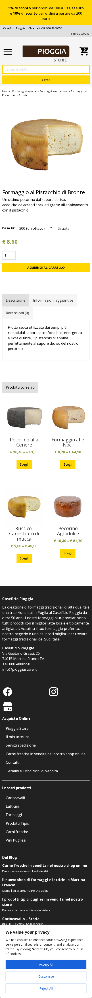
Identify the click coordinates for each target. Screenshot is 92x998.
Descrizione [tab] (15, 300)
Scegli (24, 464)
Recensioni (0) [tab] (17, 312)
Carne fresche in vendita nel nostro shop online (46, 753)
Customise (46, 976)
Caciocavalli (15, 797)
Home (6, 91)
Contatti (12, 762)
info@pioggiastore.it (19, 669)
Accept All (46, 964)
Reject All (46, 988)
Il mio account (80, 34)
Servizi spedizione (21, 745)
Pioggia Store (17, 728)
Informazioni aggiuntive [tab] (53, 300)
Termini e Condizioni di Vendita (32, 771)
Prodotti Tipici (17, 823)
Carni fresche (17, 831)
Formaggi (14, 814)
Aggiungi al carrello (46, 267)
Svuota (63, 228)
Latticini (12, 806)
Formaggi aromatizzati (54, 91)
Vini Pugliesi (16, 840)
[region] (46, 961)
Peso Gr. (8, 228)
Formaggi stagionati (25, 91)
